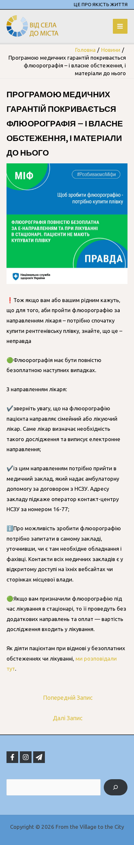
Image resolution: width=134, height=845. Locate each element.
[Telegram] (39, 757)
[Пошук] (115, 787)
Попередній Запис (68, 697)
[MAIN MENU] (120, 26)
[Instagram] (26, 757)
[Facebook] (12, 757)
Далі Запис (68, 718)
